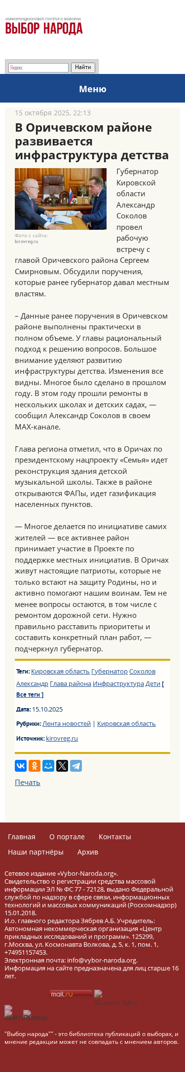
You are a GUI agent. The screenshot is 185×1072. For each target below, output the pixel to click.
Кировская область (60, 671)
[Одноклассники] (34, 766)
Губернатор (109, 671)
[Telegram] (76, 766)
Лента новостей (66, 723)
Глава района (70, 683)
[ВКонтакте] (21, 766)
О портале (67, 836)
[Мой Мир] (48, 766)
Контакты (115, 836)
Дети (153, 683)
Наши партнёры (36, 852)
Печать (27, 782)
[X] (62, 766)
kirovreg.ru (62, 738)
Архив (87, 852)
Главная (22, 836)
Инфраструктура (118, 683)
